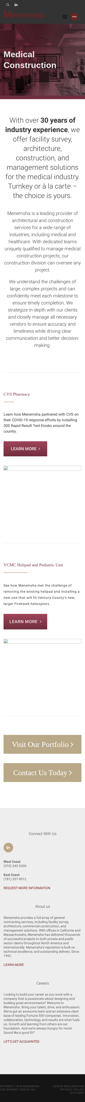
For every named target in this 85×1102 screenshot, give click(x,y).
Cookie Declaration (68, 1086)
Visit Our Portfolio (41, 744)
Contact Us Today (41, 772)
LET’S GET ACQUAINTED (21, 1041)
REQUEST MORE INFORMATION (27, 888)
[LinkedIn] (16, 4)
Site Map (77, 1092)
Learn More (24, 448)
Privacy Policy (72, 1089)
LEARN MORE (14, 965)
